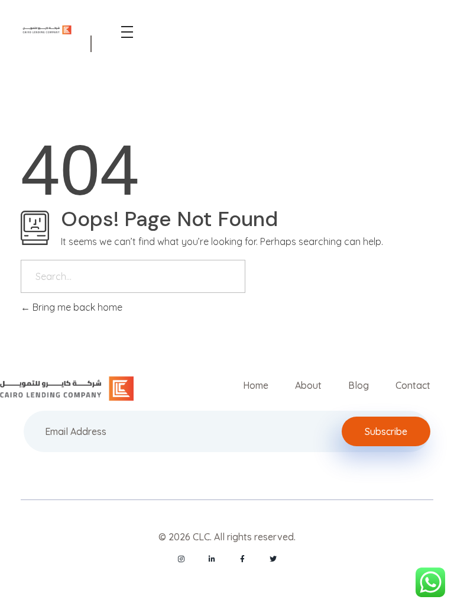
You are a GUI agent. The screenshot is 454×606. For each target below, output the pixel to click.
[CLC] (47, 30)
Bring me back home (76, 307)
